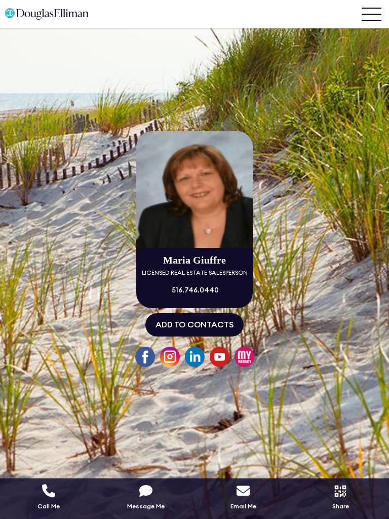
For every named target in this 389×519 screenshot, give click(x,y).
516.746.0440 (194, 290)
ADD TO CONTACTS (194, 325)
